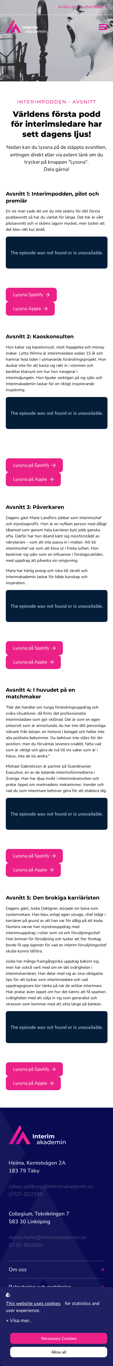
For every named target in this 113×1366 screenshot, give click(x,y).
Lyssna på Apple (30, 479)
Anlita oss (67, 7)
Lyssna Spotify (28, 295)
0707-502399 (26, 1194)
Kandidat (94, 7)
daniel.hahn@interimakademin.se (47, 1237)
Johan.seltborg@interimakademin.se (51, 1186)
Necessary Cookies (58, 1338)
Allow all (58, 1352)
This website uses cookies (33, 1303)
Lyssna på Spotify (31, 465)
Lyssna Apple (27, 308)
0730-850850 (26, 1245)
